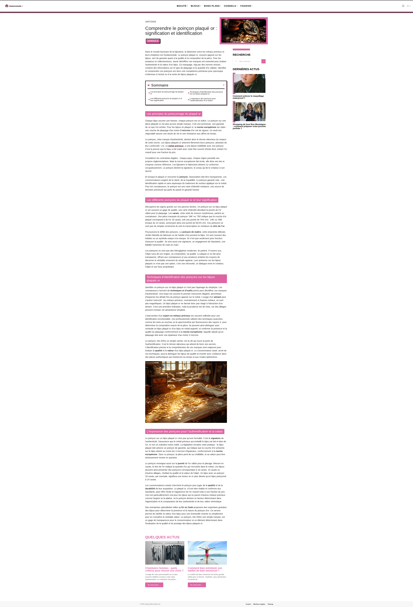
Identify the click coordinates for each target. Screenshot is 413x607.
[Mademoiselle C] (14, 6)
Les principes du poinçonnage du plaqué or (166, 93)
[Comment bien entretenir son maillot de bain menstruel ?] (207, 553)
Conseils (153, 41)
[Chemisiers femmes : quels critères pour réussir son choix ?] (164, 553)
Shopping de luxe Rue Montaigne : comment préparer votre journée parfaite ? (249, 126)
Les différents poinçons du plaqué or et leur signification (166, 99)
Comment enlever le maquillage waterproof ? (248, 97)
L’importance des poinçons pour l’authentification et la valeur (203, 99)
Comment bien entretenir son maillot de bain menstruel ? (205, 569)
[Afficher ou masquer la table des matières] (196, 85)
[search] (403, 6)
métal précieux (175, 146)
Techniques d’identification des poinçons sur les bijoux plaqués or (206, 93)
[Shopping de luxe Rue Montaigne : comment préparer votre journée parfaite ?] (249, 111)
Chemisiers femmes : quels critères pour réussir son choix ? (164, 569)
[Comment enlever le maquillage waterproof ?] (249, 83)
